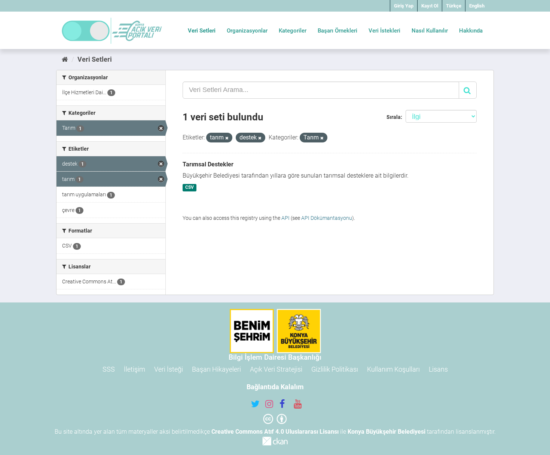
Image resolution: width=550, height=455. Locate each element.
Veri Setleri (202, 30)
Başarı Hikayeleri (216, 369)
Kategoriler (292, 30)
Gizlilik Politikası (334, 369)
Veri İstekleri (384, 30)
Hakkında (471, 30)
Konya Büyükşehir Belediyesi (386, 431)
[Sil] (227, 138)
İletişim (134, 369)
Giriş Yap (403, 6)
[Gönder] (468, 90)
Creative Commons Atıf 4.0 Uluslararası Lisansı (275, 431)
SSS (109, 369)
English (477, 6)
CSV (189, 187)
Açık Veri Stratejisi (276, 369)
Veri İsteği (168, 369)
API (285, 218)
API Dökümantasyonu (326, 218)
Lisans (438, 369)
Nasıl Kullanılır (430, 30)
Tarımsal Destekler (208, 164)
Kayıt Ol (429, 6)
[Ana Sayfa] (65, 59)
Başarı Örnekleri (337, 30)
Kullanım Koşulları (393, 369)
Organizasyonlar (247, 30)
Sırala (393, 117)
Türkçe (453, 6)
